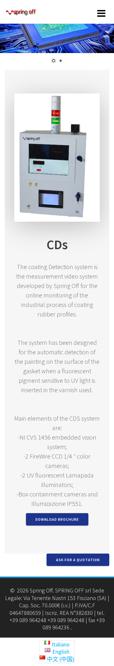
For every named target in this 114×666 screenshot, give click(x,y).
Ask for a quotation (78, 559)
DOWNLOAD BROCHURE (57, 519)
